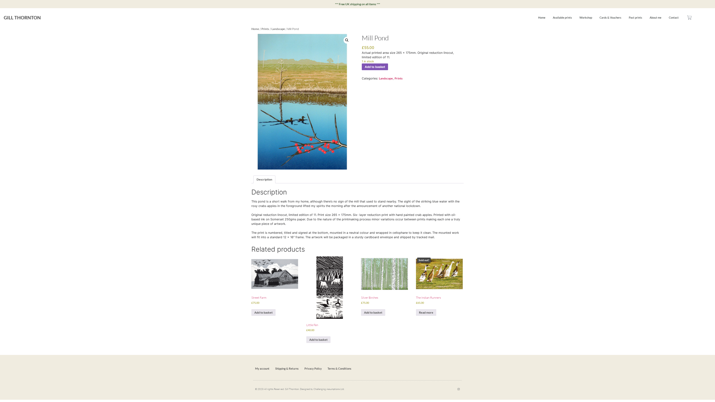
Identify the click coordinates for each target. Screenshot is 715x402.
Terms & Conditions (339, 368)
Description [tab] (264, 179)
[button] (347, 40)
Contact (674, 17)
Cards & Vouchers (610, 17)
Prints (265, 29)
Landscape (278, 29)
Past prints (635, 17)
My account (262, 368)
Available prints (562, 17)
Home (541, 17)
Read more (426, 312)
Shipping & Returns (287, 368)
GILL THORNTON (22, 17)
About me (655, 17)
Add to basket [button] (263, 312)
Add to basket (375, 67)
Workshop (585, 17)
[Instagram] (458, 389)
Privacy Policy (313, 368)
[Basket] (689, 17)
